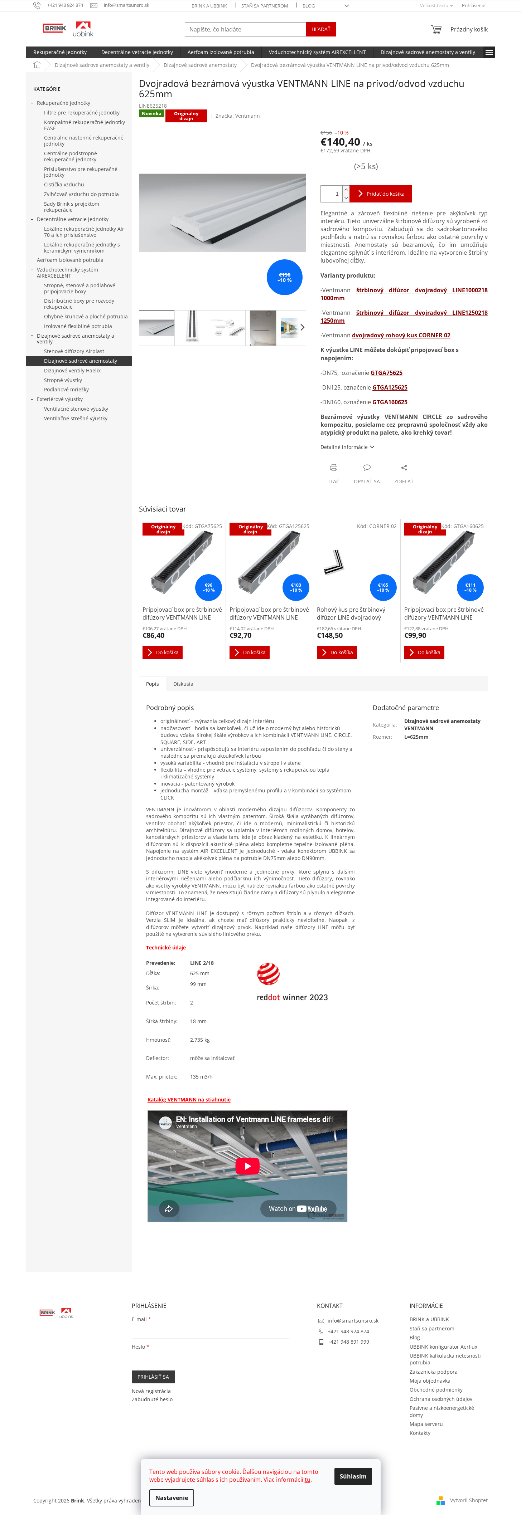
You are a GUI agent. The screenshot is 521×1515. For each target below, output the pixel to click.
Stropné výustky (63, 380)
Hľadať (321, 29)
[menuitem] (60, 52)
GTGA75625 (386, 373)
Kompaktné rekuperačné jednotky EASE (84, 125)
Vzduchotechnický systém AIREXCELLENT (67, 272)
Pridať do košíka (386, 193)
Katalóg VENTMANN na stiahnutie (189, 1099)
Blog (309, 6)
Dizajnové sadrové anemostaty (80, 360)
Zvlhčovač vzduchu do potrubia (81, 194)
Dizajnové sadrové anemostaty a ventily (75, 338)
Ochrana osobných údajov (441, 1399)
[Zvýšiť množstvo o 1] (345, 190)
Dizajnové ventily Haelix (72, 370)
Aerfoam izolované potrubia (70, 259)
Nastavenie (171, 1498)
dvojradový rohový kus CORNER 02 (401, 335)
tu (307, 1480)
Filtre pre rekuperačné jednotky (82, 112)
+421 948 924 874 (348, 1331)
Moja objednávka (430, 1380)
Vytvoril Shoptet (469, 1499)
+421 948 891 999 (348, 1341)
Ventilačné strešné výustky (75, 418)
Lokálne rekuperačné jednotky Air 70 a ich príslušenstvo (84, 231)
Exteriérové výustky (60, 399)
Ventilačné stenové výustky (76, 408)
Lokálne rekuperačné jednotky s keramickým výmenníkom (82, 247)
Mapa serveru (426, 1424)
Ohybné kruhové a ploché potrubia (86, 316)
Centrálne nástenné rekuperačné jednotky (84, 140)
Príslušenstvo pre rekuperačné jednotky (80, 172)
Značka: (238, 115)
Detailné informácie (344, 447)
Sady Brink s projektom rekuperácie (71, 206)
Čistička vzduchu (64, 184)
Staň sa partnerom (264, 6)
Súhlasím (353, 1476)
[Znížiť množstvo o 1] (345, 198)
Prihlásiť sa (153, 1376)
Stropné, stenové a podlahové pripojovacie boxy (79, 288)
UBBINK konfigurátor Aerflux (443, 1346)
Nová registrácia (151, 1391)
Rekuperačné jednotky (63, 102)
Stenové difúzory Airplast (74, 351)
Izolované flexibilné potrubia (78, 326)
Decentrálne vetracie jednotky (72, 219)
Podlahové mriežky (66, 389)
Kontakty (420, 1433)
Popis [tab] (152, 683)
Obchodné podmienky (436, 1389)
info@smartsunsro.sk (353, 1320)
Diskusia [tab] (183, 683)
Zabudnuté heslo (152, 1399)
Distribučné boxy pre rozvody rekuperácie (79, 303)
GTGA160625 (389, 402)
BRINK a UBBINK (209, 6)
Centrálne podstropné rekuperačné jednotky (70, 156)
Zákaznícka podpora (434, 1371)
